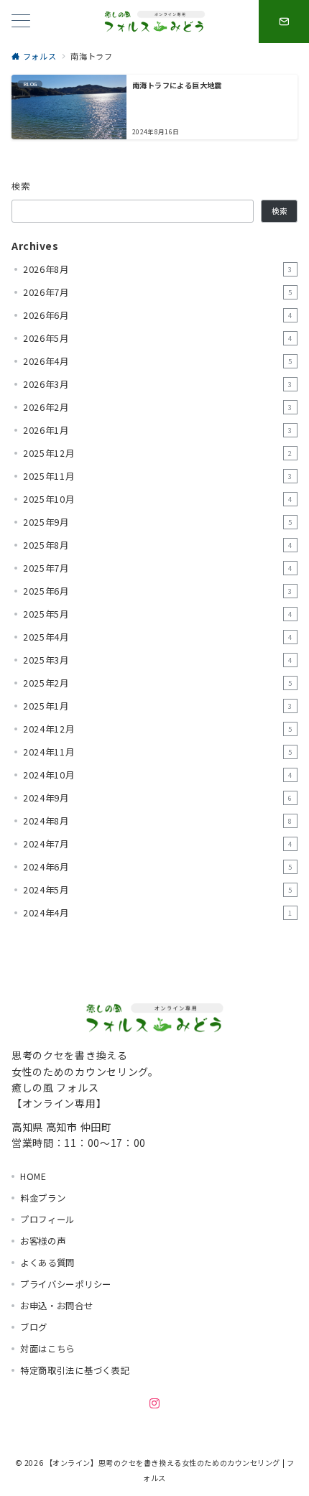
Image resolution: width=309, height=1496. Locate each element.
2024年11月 (157, 751)
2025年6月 (157, 591)
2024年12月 (157, 729)
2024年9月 (157, 797)
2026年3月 (157, 384)
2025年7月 (157, 568)
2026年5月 (157, 338)
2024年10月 (157, 774)
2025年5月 (157, 614)
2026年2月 (157, 407)
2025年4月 (157, 637)
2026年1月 (157, 430)
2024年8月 (157, 820)
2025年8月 (157, 545)
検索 (21, 186)
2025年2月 (157, 683)
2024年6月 (157, 866)
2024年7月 (157, 843)
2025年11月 (157, 476)
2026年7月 (157, 292)
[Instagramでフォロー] (154, 1403)
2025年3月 (157, 660)
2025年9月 (157, 522)
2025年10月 (157, 499)
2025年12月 (157, 453)
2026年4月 (157, 361)
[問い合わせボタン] (284, 21)
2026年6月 (157, 315)
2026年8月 (157, 269)
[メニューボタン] (21, 21)
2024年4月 (157, 912)
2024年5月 (157, 889)
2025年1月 (157, 706)
